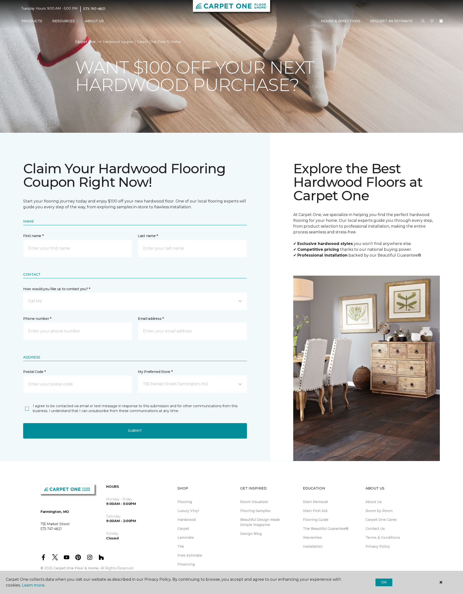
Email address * (151, 318)
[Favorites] (431, 21)
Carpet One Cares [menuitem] (381, 519)
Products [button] (31, 21)
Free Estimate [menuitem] (189, 555)
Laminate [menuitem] (185, 537)
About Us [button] (94, 21)
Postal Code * (34, 371)
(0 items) (441, 21)
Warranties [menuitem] (312, 537)
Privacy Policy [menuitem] (378, 546)
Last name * (148, 236)
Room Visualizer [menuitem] (254, 502)
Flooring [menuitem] (184, 502)
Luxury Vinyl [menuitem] (188, 511)
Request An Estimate (391, 21)
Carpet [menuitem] (183, 528)
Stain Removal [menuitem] (315, 502)
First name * (33, 236)
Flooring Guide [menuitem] (315, 519)
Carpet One (85, 42)
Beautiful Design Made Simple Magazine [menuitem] (260, 522)
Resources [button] (63, 21)
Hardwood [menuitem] (186, 519)
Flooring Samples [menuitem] (255, 511)
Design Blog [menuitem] (251, 533)
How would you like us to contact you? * (56, 289)
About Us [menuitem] (374, 502)
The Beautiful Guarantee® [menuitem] (325, 528)
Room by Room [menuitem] (379, 511)
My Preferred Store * (155, 371)
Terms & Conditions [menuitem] (383, 537)
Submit (135, 430)
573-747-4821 (94, 9)
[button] (423, 21)
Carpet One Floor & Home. (76, 568)
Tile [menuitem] (180, 546)
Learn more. (33, 585)
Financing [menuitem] (186, 564)
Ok (383, 582)
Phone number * (37, 318)
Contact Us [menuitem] (375, 528)
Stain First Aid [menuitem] (315, 511)
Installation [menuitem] (313, 546)
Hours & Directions (341, 21)
